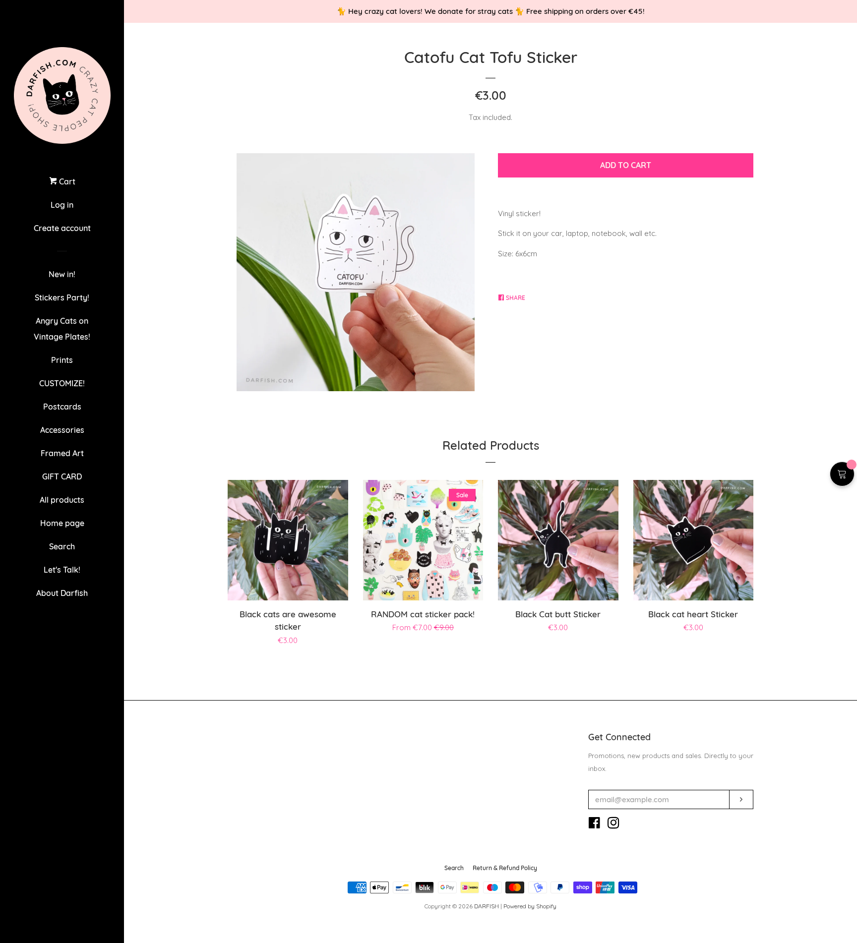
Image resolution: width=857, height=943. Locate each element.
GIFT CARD (62, 476)
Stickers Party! (62, 297)
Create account (62, 228)
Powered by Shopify (529, 906)
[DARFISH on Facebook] (594, 824)
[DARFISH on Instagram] (613, 824)
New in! (62, 274)
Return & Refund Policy (505, 868)
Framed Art (62, 453)
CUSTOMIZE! (62, 383)
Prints (62, 360)
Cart (66, 181)
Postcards (62, 407)
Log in (62, 205)
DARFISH (486, 906)
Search (62, 546)
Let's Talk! (62, 570)
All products (62, 500)
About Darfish (62, 593)
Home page (62, 523)
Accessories (62, 430)
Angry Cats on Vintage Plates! (62, 329)
